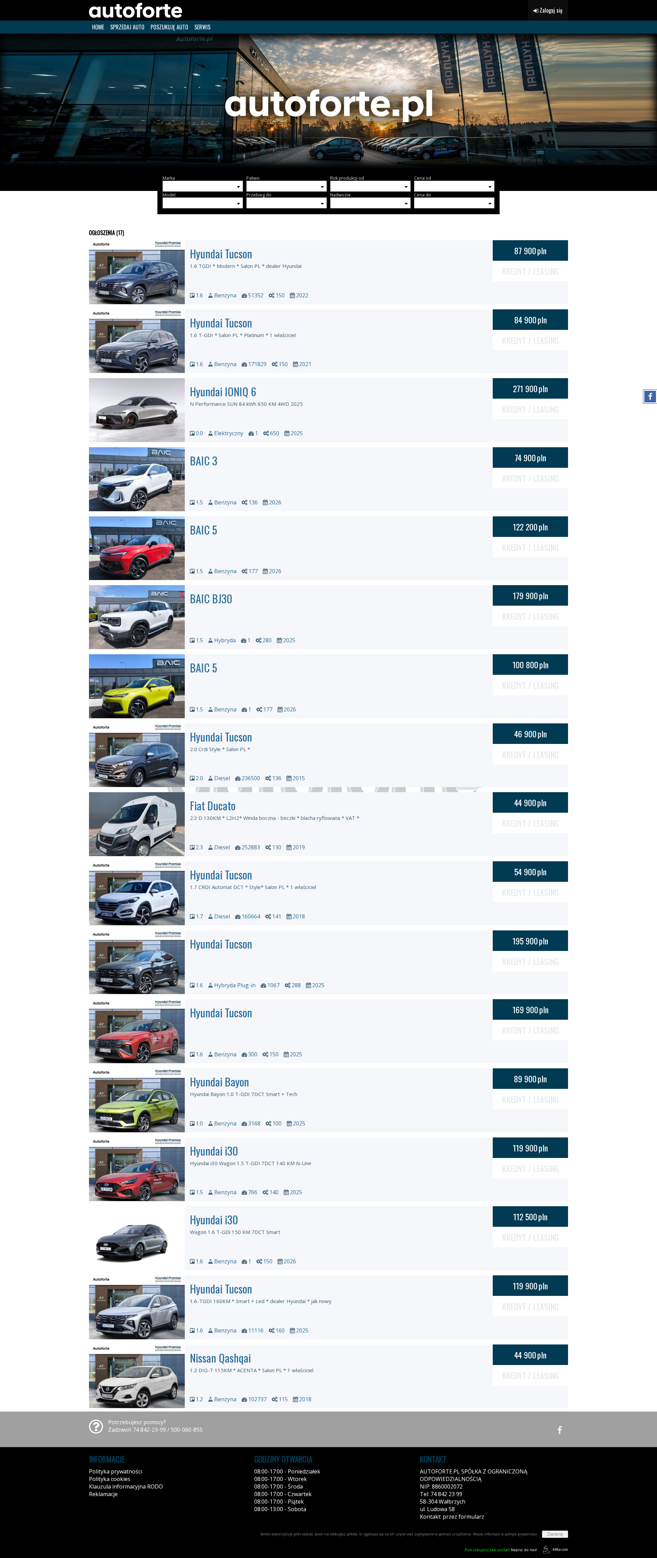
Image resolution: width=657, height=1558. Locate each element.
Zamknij (555, 1534)
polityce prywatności (521, 1534)
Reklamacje (103, 1494)
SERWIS (202, 27)
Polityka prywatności (115, 1471)
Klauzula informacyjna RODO (126, 1486)
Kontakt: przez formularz (452, 1516)
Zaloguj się (550, 10)
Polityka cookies (109, 1479)
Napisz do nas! (501, 1549)
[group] (328, 102)
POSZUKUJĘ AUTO (169, 27)
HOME (98, 27)
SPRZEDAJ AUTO (127, 27)
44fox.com (560, 1549)
